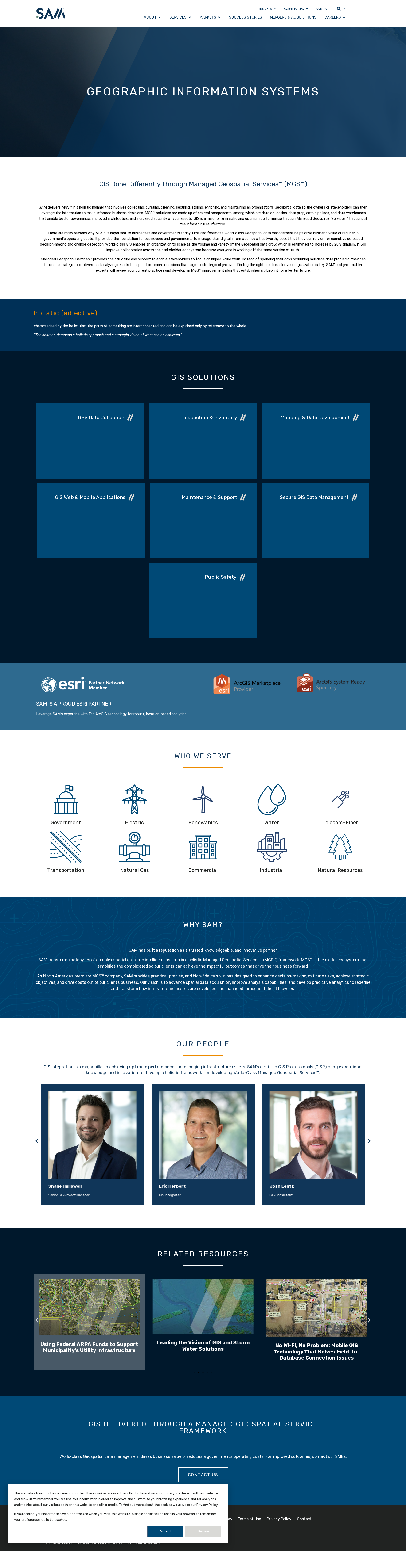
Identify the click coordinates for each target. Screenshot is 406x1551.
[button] (37, 1141)
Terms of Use (249, 1519)
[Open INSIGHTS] (274, 9)
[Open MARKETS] (219, 17)
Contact (304, 1519)
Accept (165, 1531)
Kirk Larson (281, 1186)
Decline (203, 1531)
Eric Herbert (61, 1186)
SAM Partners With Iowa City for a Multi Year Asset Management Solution (316, 1358)
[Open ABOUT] (159, 17)
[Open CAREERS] (344, 17)
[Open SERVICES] (189, 17)
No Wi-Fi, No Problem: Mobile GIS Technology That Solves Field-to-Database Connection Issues (203, 1351)
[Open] (344, 9)
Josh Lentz (171, 1186)
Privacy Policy (279, 1519)
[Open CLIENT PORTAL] (307, 9)
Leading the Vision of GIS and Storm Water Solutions (89, 1345)
